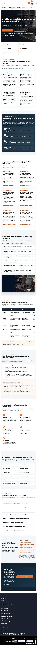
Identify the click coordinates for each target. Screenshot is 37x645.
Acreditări (3, 601)
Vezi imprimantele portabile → (26, 205)
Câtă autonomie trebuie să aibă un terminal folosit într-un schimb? (16, 510)
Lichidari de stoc (11, 7)
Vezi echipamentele (19, 30)
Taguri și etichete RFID (24, 479)
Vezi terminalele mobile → (8, 185)
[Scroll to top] (1, 643)
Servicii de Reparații (4, 610)
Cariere (2, 600)
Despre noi (20, 8)
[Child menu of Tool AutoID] (13, 9)
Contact (24, 8)
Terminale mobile (6, 464)
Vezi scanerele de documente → (9, 224)
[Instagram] (5, 630)
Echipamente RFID (6, 479)
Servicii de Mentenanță (5, 611)
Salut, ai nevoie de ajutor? (30, 643)
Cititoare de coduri (6, 472)
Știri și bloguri (3, 598)
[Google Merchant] (35, 642)
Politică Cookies (19, 636)
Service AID (24, 7)
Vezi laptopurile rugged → (8, 205)
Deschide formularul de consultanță (25, 576)
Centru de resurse (4, 606)
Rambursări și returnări (5, 621)
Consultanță (3, 625)
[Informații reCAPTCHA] (35, 640)
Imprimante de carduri (7, 476)
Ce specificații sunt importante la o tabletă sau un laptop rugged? (16, 507)
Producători (19, 7)
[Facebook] (1, 630)
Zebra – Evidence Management (26, 542)
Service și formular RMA (25, 483)
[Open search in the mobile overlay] (15, 3)
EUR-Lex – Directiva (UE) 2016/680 (27, 550)
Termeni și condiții (26, 636)
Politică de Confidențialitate (11, 636)
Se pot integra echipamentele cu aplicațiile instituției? (14, 526)
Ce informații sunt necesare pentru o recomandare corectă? (15, 530)
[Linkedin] (7, 630)
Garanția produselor (4, 623)
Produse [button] (4, 7)
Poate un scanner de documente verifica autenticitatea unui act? (16, 518)
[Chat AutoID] (35, 643)
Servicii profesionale (5, 608)
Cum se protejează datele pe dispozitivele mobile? (13, 522)
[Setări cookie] (35, 638)
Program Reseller (4, 620)
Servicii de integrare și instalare (9, 483)
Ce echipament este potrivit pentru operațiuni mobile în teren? (15, 503)
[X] (3, 630)
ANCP (31, 636)
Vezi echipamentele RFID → (25, 224)
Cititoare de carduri (24, 476)
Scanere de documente (24, 472)
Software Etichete (31, 7)
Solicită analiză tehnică (7, 30)
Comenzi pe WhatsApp (5, 613)
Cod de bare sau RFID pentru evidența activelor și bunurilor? (15, 514)
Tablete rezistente (23, 464)
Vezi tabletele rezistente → (25, 185)
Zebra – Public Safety (24, 540)
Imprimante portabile (24, 468)
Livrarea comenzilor (4, 618)
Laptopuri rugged (6, 468)
